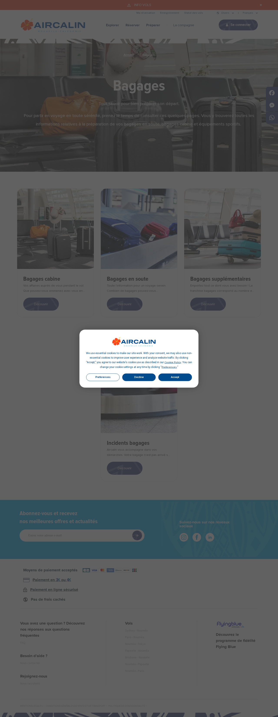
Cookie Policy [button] (172, 362)
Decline (139, 377)
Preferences (103, 377)
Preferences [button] (169, 367)
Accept (175, 377)
